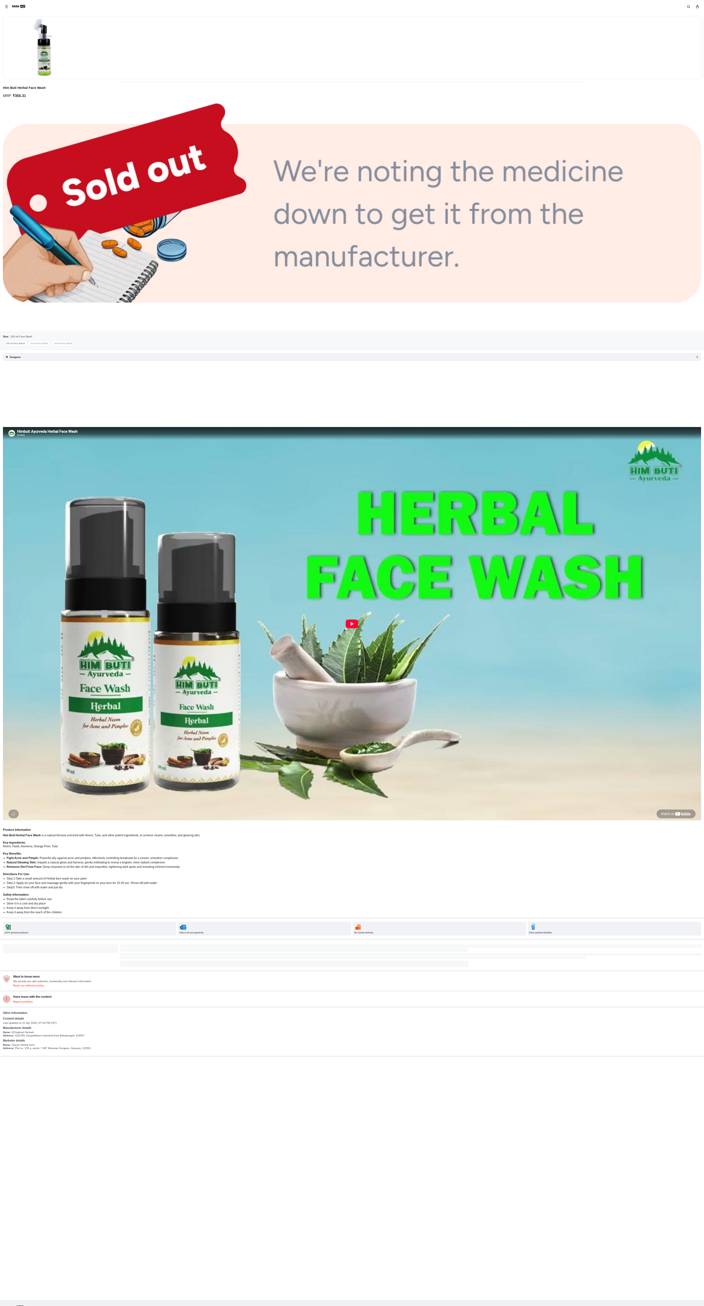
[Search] (687, 6)
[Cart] (696, 6)
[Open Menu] (6, 6)
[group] (352, 47)
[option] (15, 343)
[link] (19, 6)
